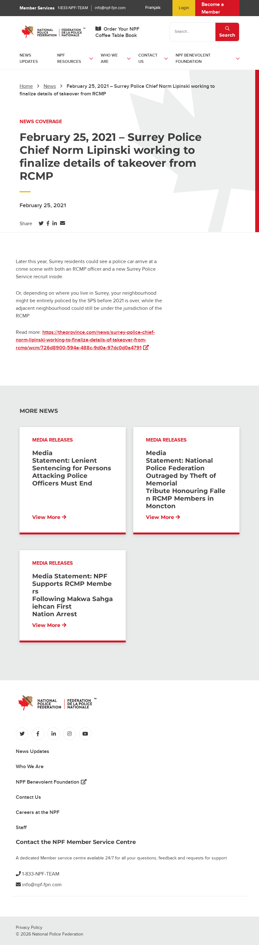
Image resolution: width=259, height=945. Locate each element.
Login (184, 7)
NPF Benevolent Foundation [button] (193, 58)
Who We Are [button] (109, 58)
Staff (21, 827)
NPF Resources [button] (69, 58)
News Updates (29, 58)
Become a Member (213, 8)
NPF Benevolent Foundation (51, 782)
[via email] (62, 223)
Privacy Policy (29, 927)
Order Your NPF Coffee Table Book (117, 32)
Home (26, 86)
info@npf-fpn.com (110, 7)
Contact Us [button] (148, 58)
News (50, 86)
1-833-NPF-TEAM (73, 7)
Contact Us (28, 797)
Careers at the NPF (37, 812)
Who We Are (30, 766)
